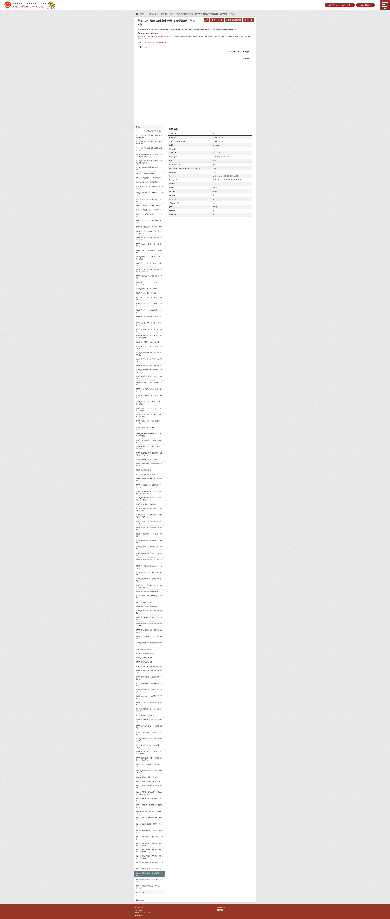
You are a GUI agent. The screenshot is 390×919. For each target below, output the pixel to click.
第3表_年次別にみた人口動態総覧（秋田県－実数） (149, 187)
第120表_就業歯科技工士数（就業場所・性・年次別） (149, 887)
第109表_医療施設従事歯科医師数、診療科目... (149, 819)
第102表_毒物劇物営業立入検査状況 (147, 777)
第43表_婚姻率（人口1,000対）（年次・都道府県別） (149, 428)
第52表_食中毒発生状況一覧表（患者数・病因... (149, 479)
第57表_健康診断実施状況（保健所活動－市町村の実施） (149, 509)
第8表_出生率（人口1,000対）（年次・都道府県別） (149, 215)
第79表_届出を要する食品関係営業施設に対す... (149, 644)
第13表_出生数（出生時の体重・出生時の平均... (149, 245)
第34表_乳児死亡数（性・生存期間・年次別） (149, 371)
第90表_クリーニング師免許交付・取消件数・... (149, 703)
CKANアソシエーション (143, 913)
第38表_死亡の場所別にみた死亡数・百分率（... (149, 396)
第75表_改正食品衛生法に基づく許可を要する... (149, 618)
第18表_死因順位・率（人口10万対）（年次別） (149, 277)
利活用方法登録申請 (234, 20)
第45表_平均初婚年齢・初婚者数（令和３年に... (149, 441)
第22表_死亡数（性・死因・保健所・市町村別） (149, 298)
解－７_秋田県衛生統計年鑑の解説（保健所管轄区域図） (149, 136)
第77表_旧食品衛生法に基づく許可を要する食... (149, 631)
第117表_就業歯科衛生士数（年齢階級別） (149, 869)
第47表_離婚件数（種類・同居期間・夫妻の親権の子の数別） (149, 454)
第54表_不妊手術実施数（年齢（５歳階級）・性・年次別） (148, 492)
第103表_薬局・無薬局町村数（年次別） (149, 781)
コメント (249, 20)
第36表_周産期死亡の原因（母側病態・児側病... (149, 384)
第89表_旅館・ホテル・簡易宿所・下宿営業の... (149, 697)
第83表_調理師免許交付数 (144, 662)
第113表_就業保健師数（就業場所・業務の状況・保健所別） (149, 844)
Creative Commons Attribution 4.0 (224, 153)
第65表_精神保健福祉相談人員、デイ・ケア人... (149, 561)
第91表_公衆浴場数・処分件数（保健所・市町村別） (149, 710)
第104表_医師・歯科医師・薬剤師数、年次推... (149, 787)
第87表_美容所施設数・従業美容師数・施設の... (149, 684)
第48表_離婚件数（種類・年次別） (147, 459)
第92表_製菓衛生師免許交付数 (145, 715)
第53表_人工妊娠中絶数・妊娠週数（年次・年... (148, 486)
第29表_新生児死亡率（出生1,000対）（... (149, 342)
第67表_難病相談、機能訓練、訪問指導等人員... (149, 573)
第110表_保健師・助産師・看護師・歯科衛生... (149, 825)
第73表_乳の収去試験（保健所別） (147, 606)
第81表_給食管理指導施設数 (145, 653)
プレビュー (144, 47)
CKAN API (138, 910)
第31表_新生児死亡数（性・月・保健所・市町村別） (149, 354)
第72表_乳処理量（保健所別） (145, 602)
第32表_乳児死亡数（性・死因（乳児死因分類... (149, 360)
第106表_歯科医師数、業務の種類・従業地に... (149, 799)
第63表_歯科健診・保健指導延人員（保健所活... (149, 548)
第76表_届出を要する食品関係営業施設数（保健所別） (149, 625)
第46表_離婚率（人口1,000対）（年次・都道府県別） (149, 447)
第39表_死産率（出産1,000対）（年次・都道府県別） (149, 403)
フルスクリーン (234, 52)
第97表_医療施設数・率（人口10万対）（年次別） (148, 746)
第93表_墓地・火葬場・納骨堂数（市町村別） (149, 720)
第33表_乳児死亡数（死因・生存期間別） (149, 365)
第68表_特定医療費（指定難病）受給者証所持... (149, 580)
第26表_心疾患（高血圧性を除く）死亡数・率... (148, 324)
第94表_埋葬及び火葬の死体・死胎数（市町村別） (149, 727)
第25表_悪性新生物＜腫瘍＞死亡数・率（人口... (148, 317)
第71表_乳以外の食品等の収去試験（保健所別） (149, 597)
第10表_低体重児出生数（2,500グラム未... (149, 227)
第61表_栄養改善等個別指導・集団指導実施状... (149, 535)
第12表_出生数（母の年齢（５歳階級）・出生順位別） (149, 238)
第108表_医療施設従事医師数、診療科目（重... (149, 812)
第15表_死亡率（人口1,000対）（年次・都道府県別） (149, 258)
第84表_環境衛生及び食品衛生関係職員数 (149, 666)
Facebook (140, 900)
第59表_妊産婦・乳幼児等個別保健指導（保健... (148, 522)
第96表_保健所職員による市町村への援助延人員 (149, 740)
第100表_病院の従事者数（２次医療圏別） (148, 765)
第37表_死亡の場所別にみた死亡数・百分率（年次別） (149, 390)
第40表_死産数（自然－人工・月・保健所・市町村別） (148, 409)
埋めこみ (248, 52)
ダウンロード (218, 20)
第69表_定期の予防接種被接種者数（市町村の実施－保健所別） (149, 586)
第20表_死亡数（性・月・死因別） (147, 289)
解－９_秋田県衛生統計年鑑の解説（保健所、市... (149, 149)
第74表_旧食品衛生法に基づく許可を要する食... (149, 612)
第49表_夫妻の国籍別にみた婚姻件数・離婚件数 (149, 465)
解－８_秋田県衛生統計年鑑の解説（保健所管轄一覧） (149, 143)
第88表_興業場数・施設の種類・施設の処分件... (149, 691)
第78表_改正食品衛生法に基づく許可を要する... (149, 637)
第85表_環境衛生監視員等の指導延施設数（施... (149, 671)
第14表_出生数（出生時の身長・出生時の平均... (149, 251)
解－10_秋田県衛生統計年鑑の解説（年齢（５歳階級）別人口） (149, 155)
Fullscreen (246, 58)
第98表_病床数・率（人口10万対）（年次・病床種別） (148, 752)
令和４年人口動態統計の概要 (145, 173)
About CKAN (139, 907)
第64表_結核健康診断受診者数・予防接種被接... (149, 554)
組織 (142, 14)
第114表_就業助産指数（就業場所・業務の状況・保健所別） (149, 851)
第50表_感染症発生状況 (143, 470)
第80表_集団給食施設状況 (144, 649)
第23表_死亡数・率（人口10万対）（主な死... (149, 305)
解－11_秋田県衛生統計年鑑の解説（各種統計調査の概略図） (149, 162)
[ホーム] (137, 14)
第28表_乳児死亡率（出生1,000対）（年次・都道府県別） (149, 337)
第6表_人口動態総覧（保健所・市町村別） (149, 205)
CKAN (220, 910)
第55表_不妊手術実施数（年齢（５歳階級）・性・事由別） (148, 499)
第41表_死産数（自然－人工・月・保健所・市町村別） (148, 416)
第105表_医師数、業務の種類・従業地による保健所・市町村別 (149, 793)
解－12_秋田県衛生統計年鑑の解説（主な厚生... (149, 168)
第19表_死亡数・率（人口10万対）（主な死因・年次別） (149, 283)
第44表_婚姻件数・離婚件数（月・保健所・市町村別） (148, 435)
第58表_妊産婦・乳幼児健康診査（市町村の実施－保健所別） (149, 516)
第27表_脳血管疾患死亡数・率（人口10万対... (149, 330)
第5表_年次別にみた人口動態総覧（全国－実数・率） (149, 200)
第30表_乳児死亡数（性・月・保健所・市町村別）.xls (149, 347)
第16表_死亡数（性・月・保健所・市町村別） (149, 264)
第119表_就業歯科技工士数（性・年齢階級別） (149, 880)
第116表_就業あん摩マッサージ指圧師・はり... (149, 863)
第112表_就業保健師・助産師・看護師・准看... (149, 838)
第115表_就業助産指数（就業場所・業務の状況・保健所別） (149, 857)
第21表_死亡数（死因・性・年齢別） (147, 293)
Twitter (139, 896)
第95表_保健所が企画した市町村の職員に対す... (149, 733)
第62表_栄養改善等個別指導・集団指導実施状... (149, 541)
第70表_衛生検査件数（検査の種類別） (148, 591)
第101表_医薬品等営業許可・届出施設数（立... (149, 772)
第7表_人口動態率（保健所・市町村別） (148, 210)
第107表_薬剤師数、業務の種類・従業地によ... (149, 806)
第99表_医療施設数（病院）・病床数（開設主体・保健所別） (149, 759)
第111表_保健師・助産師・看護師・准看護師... (149, 831)
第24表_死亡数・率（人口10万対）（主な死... (149, 311)
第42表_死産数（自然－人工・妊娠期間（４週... (148, 422)
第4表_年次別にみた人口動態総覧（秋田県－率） (149, 194)
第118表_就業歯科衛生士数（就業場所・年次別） (215, 14)
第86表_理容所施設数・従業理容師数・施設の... (149, 678)
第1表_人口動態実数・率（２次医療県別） (149, 178)
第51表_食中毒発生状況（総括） (146, 474)
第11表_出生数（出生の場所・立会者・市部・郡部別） (149, 232)
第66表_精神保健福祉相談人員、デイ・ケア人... (149, 567)
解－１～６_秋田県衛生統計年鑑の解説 (148, 131)
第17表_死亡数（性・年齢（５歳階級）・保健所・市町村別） (149, 270)
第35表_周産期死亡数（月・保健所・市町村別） (149, 377)
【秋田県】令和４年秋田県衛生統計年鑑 (176, 14)
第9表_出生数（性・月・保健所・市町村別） (148, 221)
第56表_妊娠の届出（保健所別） (146, 504)
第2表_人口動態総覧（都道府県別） (147, 182)
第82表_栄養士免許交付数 (144, 658)
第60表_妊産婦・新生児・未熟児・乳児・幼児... (149, 529)
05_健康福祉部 (152, 14)
